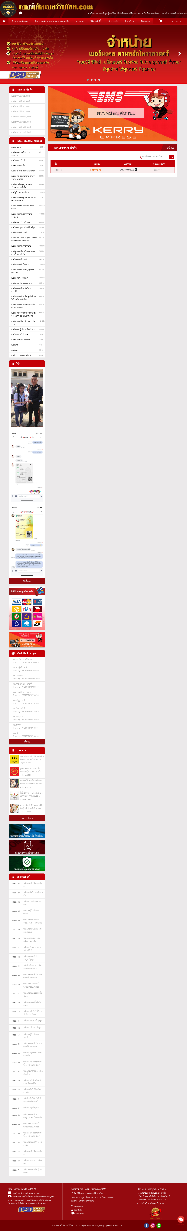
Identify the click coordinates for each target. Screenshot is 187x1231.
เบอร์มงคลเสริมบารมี (19, 233)
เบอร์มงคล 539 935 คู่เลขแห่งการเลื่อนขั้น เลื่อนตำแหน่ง (24, 239)
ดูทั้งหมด (27, 742)
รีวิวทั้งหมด (27, 581)
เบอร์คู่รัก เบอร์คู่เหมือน (20, 192)
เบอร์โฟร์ (14, 345)
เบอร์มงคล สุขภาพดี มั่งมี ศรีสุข (23, 227)
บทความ (80, 21)
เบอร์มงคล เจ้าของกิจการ (21, 222)
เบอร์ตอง (14, 350)
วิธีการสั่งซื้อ (96, 21)
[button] (88, 79)
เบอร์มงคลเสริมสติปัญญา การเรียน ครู (22, 271)
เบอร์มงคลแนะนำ (18, 166)
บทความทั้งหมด (27, 818)
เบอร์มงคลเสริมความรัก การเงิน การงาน (23, 207)
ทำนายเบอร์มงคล (20, 21)
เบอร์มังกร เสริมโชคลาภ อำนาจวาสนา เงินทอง (23, 177)
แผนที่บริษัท (79, 1214)
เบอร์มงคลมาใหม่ (18, 160)
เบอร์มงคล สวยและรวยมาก (21, 283)
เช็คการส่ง (113, 21)
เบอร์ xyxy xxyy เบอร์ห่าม (21, 355)
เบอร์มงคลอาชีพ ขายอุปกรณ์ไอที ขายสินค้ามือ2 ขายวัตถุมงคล (23, 314)
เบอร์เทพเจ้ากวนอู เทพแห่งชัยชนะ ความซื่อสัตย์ (21, 185)
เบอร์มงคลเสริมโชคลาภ (20, 265)
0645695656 (78, 1206)
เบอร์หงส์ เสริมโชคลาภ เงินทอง (23, 171)
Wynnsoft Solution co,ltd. (115, 1225)
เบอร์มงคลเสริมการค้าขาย (21, 246)
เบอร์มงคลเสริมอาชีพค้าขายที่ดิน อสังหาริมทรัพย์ (23, 306)
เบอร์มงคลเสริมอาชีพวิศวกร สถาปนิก (21, 289)
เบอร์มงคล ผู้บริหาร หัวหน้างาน (23, 329)
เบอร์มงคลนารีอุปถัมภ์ (19, 278)
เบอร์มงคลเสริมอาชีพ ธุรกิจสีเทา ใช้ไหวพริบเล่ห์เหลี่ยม (23, 298)
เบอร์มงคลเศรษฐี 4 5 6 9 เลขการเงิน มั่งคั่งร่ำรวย (23, 199)
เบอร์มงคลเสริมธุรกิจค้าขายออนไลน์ (21, 215)
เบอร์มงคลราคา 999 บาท (21, 340)
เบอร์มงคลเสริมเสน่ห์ (19, 259)
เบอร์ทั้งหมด (16, 147)
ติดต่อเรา (145, 21)
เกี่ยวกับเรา (129, 21)
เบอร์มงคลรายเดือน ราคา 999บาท (21, 153)
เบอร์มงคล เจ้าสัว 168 (19, 334)
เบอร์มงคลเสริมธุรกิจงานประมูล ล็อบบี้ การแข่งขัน (23, 252)
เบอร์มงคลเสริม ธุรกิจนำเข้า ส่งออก (23, 322)
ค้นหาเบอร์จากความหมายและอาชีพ (52, 21)
